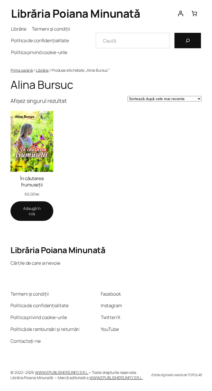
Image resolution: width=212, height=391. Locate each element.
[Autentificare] (180, 13)
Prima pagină (21, 70)
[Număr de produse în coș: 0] (194, 13)
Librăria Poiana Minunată (75, 13)
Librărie (42, 70)
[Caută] (187, 40)
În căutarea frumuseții (32, 181)
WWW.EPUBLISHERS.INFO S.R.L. (61, 372)
